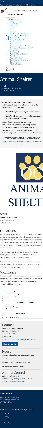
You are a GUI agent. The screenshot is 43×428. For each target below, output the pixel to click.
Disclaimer (7, 420)
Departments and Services (13, 88)
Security (6, 417)
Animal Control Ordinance (11, 381)
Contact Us (10, 70)
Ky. (2, 1)
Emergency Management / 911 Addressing (20, 49)
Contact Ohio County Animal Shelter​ (23, 339)
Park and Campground (18, 54)
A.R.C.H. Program (16, 64)
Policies (6, 414)
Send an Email (4, 405)
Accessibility (7, 423)
